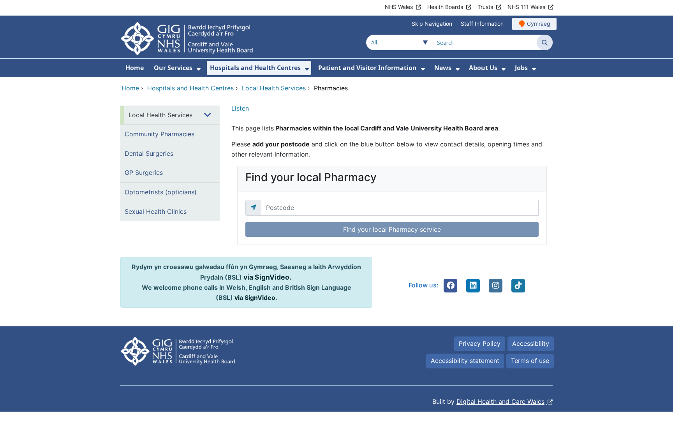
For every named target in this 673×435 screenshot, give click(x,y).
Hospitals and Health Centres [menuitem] (255, 67)
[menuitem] (198, 69)
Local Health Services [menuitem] (160, 115)
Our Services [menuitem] (173, 67)
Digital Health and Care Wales (500, 401)
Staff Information (482, 23)
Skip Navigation (432, 23)
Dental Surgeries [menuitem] (149, 153)
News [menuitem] (442, 67)
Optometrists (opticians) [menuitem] (161, 192)
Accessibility (530, 343)
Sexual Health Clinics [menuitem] (156, 211)
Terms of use (530, 361)
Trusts (485, 7)
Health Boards (445, 7)
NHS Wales (399, 7)
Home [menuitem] (134, 67)
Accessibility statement (465, 361)
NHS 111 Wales (526, 7)
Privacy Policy (479, 343)
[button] (450, 285)
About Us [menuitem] (483, 67)
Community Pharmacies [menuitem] (159, 134)
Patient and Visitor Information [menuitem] (367, 67)
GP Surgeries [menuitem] (144, 172)
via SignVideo (266, 277)
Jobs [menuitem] (521, 67)
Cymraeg (538, 23)
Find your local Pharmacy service (392, 229)
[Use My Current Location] (253, 208)
